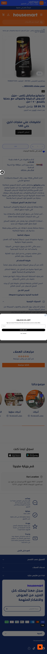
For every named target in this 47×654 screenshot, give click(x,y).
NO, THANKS (23, 333)
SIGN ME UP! (23, 329)
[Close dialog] (45, 315)
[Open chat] (40, 647)
